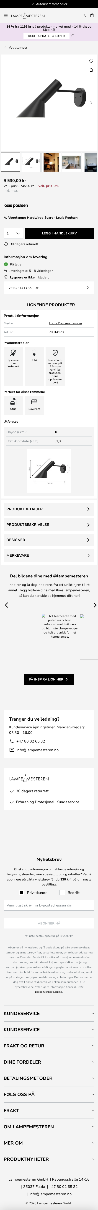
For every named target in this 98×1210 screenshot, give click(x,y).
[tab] (49, 1013)
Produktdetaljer (24, 509)
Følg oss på (19, 1094)
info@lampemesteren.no (37, 749)
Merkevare (17, 555)
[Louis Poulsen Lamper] (28, 206)
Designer (15, 539)
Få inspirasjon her (46, 679)
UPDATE (46, 36)
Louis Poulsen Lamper (65, 323)
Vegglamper (18, 47)
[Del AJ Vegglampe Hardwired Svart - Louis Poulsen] (91, 69)
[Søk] (84, 15)
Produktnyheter (26, 1159)
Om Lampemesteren (29, 1127)
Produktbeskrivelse (27, 524)
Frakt (11, 1110)
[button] (10, 162)
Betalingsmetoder (28, 1078)
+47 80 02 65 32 (30, 741)
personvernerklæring (48, 991)
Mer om (13, 1143)
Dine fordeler (22, 1062)
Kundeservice (22, 1013)
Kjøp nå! (49, 29)
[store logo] (30, 15)
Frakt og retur (24, 1046)
